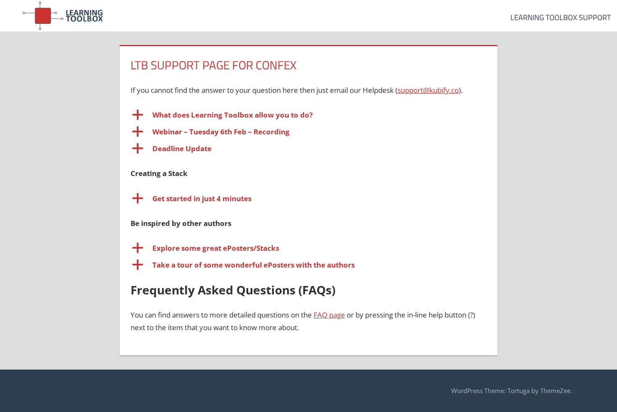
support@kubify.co (428, 90)
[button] (309, 115)
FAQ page (329, 315)
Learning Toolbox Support (560, 17)
